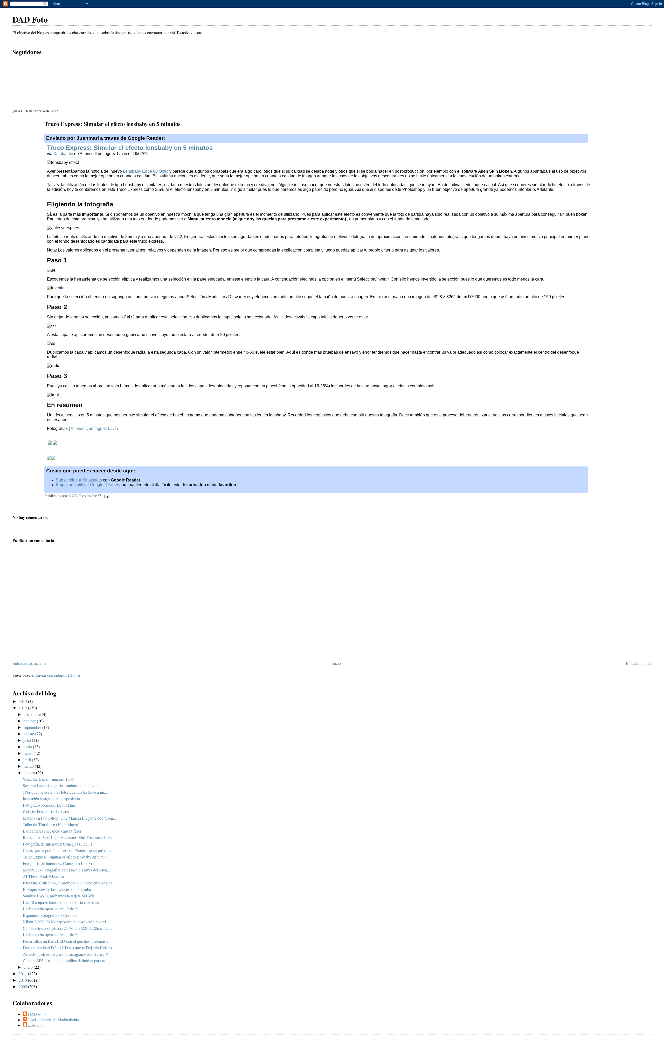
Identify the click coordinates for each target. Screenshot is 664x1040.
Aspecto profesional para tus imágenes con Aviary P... (66, 954)
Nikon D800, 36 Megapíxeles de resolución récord (64, 921)
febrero (30, 772)
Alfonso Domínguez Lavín (94, 428)
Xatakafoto (63, 153)
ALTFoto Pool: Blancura (43, 876)
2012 (23, 707)
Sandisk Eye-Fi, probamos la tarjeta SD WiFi (59, 895)
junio (28, 746)
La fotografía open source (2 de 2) (50, 908)
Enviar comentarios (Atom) (57, 675)
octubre (30, 720)
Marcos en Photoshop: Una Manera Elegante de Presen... (69, 818)
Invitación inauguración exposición (51, 798)
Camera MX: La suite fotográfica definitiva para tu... (65, 960)
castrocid (35, 1025)
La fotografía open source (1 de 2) (50, 934)
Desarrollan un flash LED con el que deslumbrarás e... (67, 941)
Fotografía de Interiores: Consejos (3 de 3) (57, 844)
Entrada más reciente (29, 663)
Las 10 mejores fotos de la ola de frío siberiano (61, 902)
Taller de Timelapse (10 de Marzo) (51, 824)
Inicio (336, 663)
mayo (28, 753)
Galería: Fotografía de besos (46, 811)
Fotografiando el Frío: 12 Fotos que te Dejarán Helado (67, 947)
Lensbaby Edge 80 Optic (145, 171)
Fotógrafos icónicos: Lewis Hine (49, 805)
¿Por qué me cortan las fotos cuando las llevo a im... (65, 792)
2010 (23, 980)
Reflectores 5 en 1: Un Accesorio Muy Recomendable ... (69, 837)
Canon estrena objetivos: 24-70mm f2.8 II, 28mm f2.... (67, 928)
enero (29, 967)
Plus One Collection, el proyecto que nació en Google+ (68, 882)
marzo (29, 766)
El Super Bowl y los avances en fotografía (57, 889)
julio (28, 740)
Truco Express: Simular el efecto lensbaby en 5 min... (66, 857)
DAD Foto (30, 19)
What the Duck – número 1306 (48, 779)
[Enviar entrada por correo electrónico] (106, 495)
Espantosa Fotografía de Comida (49, 915)
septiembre (33, 727)
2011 (23, 973)
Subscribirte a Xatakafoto (79, 480)
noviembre (33, 714)
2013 (23, 701)
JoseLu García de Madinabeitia (53, 1019)
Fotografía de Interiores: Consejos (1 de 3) (57, 863)
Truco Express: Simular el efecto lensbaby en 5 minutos (130, 147)
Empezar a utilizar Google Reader (87, 485)
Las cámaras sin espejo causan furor (52, 831)
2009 (23, 986)
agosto (29, 733)
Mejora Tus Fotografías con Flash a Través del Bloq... (66, 870)
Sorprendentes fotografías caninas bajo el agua (60, 785)
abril (28, 759)
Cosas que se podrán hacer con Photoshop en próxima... (68, 850)
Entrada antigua (639, 663)
